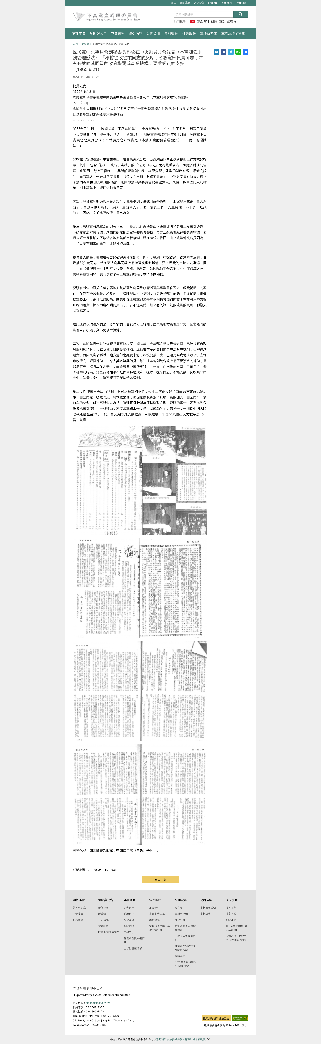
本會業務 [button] (117, 33)
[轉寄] (216, 52)
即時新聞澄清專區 (108, 932)
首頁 (173, 2)
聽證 (214, 21)
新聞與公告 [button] (98, 33)
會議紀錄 (103, 925)
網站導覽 (185, 2)
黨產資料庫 (203, 21)
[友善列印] (245, 52)
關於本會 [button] (78, 33)
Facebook (226, 3)
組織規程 (154, 907)
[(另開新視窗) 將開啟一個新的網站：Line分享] (238, 52)
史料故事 (86, 43)
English (212, 2)
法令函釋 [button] (135, 33)
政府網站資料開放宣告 (216, 1018)
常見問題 (199, 2)
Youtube (241, 3)
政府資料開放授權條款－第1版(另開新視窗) (181, 1039)
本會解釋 (154, 919)
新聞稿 (102, 913)
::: (67, 2)
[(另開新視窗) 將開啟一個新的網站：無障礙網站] (240, 1018)
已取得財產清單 (133, 948)
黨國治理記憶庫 (233, 33)
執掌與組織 (79, 907)
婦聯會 (231, 21)
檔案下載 (231, 913)
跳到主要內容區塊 (78, 2)
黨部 (222, 21)
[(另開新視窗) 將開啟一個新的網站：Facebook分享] (223, 52)
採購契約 (180, 956)
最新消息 (103, 907)
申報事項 (129, 932)
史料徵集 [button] (171, 33)
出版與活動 (181, 913)
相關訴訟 (129, 925)
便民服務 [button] (189, 33)
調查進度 (129, 907)
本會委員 (78, 913)
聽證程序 (129, 913)
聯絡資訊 (78, 919)
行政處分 (129, 919)
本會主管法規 (157, 913)
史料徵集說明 (208, 907)
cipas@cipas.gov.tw (98, 1002)
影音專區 (180, 907)
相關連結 (231, 919)
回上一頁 (160, 879)
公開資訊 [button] (153, 33)
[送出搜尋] (240, 14)
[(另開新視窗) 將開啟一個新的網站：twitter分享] (231, 52)
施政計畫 (180, 919)
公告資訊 (103, 919)
